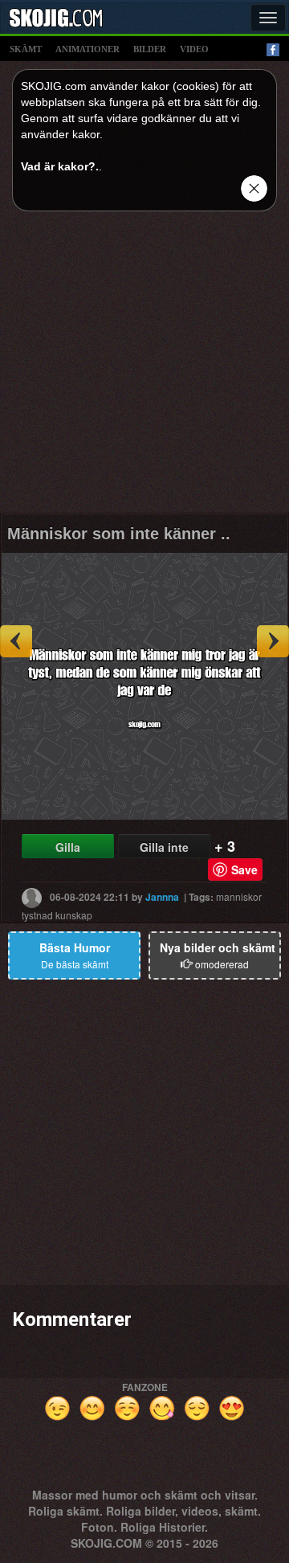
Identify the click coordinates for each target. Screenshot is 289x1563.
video (194, 49)
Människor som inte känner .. (118, 533)
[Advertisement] (144, 368)
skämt (26, 49)
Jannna (162, 897)
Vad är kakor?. (60, 166)
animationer (87, 49)
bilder (149, 49)
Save (244, 869)
